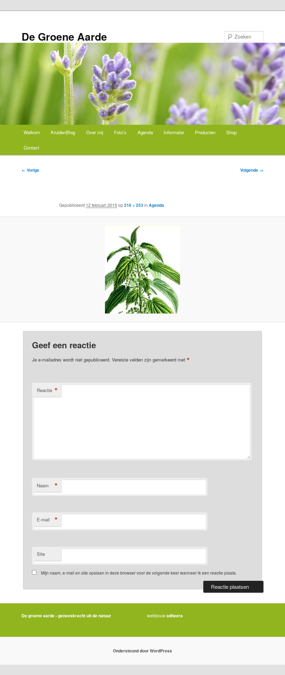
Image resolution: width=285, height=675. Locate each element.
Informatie (174, 132)
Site (41, 554)
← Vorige (30, 170)
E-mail (47, 519)
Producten (205, 132)
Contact (31, 147)
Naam (47, 485)
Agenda (145, 132)
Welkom (32, 132)
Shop (231, 132)
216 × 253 (133, 205)
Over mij (94, 132)
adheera (174, 615)
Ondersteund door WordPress (142, 651)
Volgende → (251, 170)
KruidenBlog (63, 132)
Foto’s (120, 132)
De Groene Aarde (64, 36)
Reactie (47, 390)
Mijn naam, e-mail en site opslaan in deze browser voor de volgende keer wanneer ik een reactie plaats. (139, 573)
